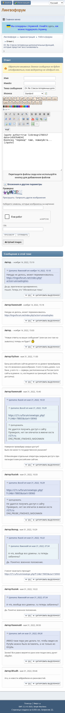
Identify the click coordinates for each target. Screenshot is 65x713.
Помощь (28, 703)
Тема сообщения (13, 88)
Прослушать (8, 197)
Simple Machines (39, 707)
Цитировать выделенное (47, 295)
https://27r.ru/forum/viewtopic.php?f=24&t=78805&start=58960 (26, 417)
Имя (6, 78)
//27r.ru (12, 435)
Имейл (8, 83)
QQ (29, 295)
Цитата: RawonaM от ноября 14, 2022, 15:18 (30, 270)
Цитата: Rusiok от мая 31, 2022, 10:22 (27, 538)
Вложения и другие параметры (24, 184)
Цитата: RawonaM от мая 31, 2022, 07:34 (30, 546)
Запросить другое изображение (31, 197)
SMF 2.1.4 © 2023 (25, 707)
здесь (51, 26)
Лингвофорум (14, 10)
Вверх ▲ (37, 703)
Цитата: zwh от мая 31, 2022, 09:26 (25, 633)
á (3, 109)
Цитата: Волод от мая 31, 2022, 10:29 (29, 408)
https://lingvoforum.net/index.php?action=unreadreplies (24, 279)
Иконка (8, 93)
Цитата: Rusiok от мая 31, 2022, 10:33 (27, 400)
